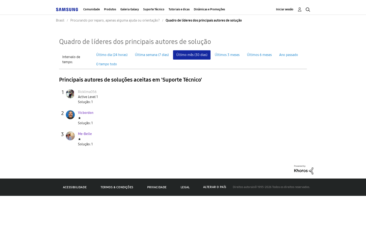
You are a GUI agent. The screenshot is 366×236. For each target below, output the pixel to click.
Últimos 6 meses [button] (259, 55)
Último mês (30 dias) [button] (191, 55)
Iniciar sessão (284, 9)
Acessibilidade (75, 187)
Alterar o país (214, 187)
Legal (185, 187)
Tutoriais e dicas (179, 9)
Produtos (110, 9)
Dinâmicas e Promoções (209, 9)
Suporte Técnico (153, 9)
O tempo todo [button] (106, 64)
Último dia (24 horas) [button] (112, 55)
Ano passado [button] (288, 55)
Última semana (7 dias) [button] (152, 55)
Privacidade (157, 187)
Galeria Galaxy (129, 9)
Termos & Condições (117, 187)
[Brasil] (67, 9)
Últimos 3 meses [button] (227, 55)
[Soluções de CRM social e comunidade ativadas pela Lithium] (303, 169)
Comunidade (91, 9)
